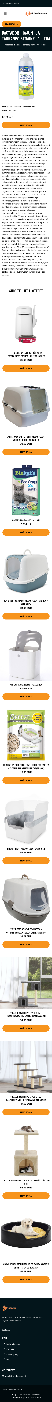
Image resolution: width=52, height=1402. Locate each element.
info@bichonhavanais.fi (11, 4)
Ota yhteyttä (24, 1394)
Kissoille (17, 106)
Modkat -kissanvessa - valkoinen (26, 684)
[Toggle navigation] (5, 13)
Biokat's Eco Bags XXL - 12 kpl (26, 520)
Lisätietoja (26, 125)
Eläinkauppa (11, 24)
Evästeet (36, 1394)
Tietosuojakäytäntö (20, 1397)
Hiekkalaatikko (28, 106)
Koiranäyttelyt (12, 1354)
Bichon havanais (13, 1344)
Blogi (8, 1359)
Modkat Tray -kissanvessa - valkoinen (26, 848)
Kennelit (10, 1349)
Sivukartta (36, 1397)
